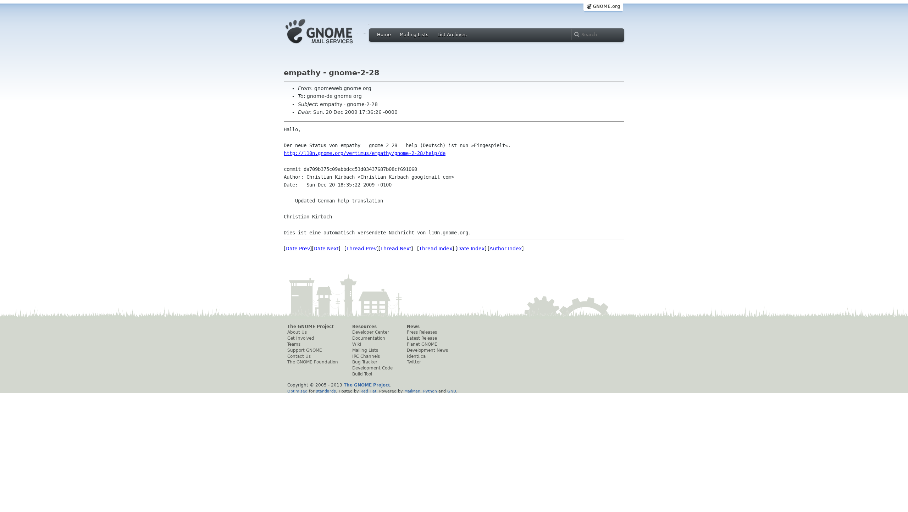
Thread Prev (361, 248)
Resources (364, 326)
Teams (293, 344)
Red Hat (368, 391)
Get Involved (300, 338)
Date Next (326, 248)
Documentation (368, 338)
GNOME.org (606, 6)
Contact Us (299, 356)
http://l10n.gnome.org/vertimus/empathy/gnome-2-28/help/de (364, 153)
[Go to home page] (329, 45)
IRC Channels (366, 356)
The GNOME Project (310, 326)
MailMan (412, 391)
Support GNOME (304, 350)
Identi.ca (416, 356)
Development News (427, 350)
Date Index (471, 248)
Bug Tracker (364, 362)
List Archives (452, 34)
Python (430, 391)
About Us (297, 332)
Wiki (356, 344)
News (413, 326)
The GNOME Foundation (312, 362)
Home (384, 34)
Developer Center (370, 332)
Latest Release (422, 338)
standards (326, 391)
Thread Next (395, 248)
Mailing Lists (414, 34)
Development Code (372, 368)
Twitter (414, 362)
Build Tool (362, 374)
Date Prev (298, 248)
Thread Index (435, 248)
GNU (451, 391)
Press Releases (422, 332)
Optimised (297, 391)
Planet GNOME (422, 344)
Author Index (505, 248)
